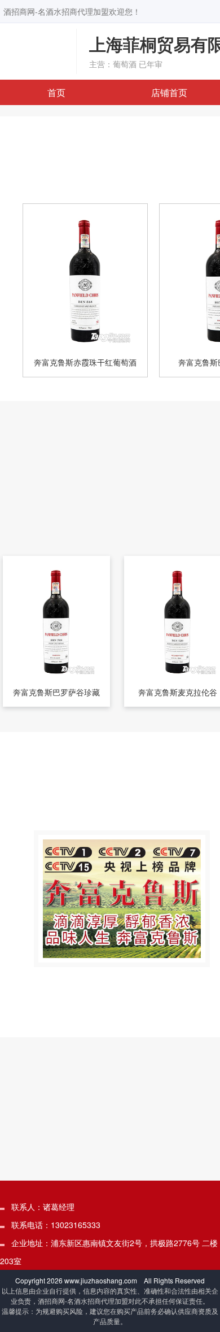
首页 (56, 92)
